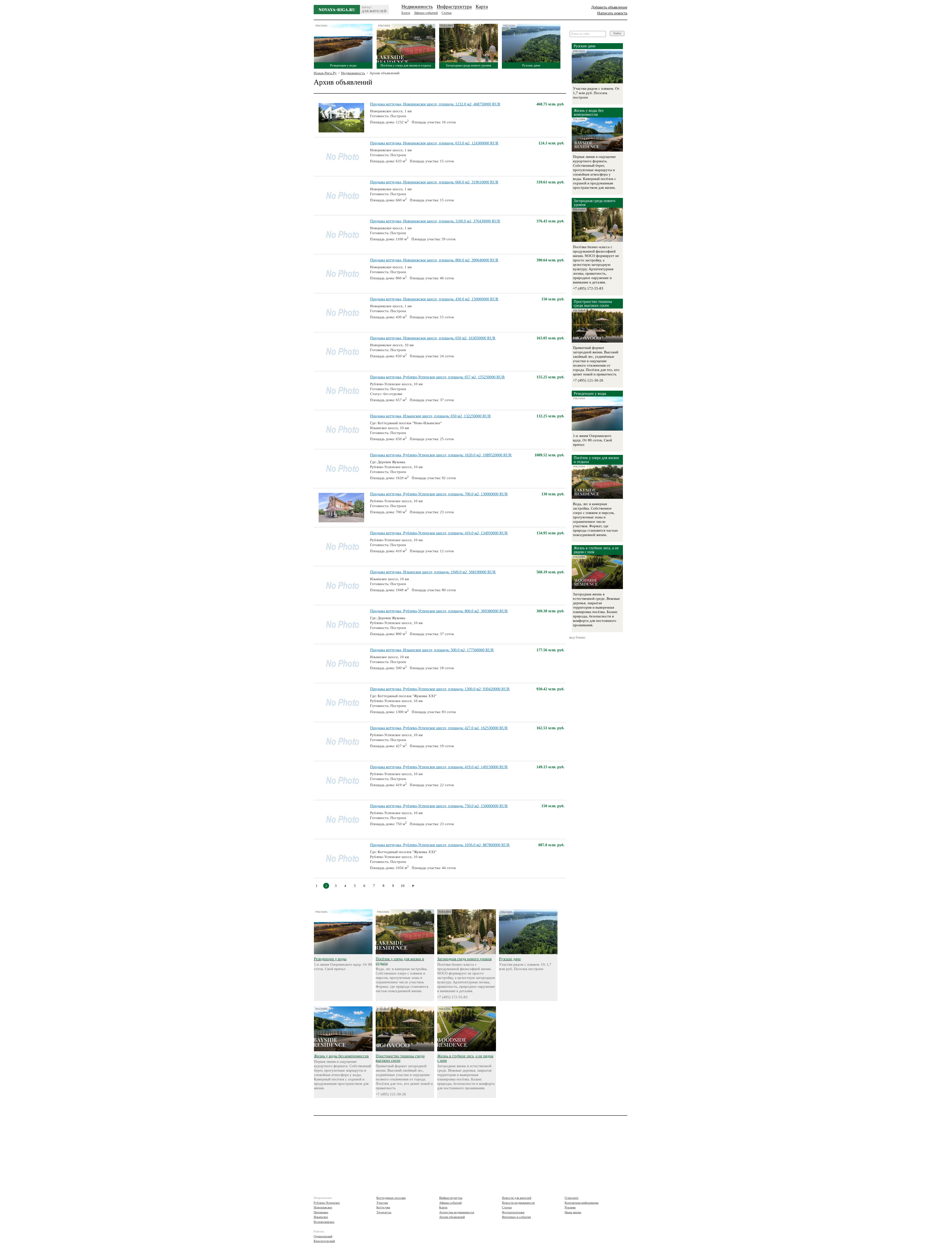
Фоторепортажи (513, 1212)
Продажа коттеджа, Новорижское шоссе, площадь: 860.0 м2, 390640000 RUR (434, 260)
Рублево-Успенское (327, 1203)
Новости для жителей (516, 1198)
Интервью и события (516, 1217)
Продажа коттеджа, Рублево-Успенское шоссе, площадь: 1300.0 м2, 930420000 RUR (440, 689)
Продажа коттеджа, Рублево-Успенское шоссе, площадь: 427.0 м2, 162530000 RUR (439, 728)
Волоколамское (324, 1222)
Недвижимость (417, 6)
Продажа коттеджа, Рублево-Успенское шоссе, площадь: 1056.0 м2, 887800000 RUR (440, 845)
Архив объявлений (452, 1217)
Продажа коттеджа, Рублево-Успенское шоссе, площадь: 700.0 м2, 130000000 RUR (439, 494)
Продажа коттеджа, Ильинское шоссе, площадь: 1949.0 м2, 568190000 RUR (433, 572)
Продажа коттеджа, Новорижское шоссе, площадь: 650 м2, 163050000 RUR (432, 338)
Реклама (570, 1207)
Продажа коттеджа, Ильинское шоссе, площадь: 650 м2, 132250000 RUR (430, 416)
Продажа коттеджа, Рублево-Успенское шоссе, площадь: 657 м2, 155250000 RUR (437, 377)
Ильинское (321, 1217)
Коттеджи (383, 1207)
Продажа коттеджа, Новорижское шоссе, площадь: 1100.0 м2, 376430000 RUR (435, 221)
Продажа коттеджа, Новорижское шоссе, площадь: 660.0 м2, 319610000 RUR (434, 182)
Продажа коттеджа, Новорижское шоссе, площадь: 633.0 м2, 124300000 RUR (434, 143)
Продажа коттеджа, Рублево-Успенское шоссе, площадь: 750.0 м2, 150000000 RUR (439, 806)
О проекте (572, 1198)
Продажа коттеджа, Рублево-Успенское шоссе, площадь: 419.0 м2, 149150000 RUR (439, 767)
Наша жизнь (573, 1212)
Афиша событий (426, 13)
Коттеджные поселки (391, 1198)
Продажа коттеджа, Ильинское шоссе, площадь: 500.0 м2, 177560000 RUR (432, 650)
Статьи (447, 13)
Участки (382, 1203)
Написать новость (612, 13)
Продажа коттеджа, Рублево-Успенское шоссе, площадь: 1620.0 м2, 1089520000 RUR (441, 455)
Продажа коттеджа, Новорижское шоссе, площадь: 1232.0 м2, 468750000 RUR (435, 104)
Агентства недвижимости (456, 1212)
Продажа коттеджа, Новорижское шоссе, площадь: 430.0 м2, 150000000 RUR (434, 299)
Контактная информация (581, 1203)
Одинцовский (323, 1236)
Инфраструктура (454, 6)
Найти (617, 33)
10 (403, 886)
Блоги (405, 13)
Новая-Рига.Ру (325, 73)
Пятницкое (321, 1212)
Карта (482, 6)
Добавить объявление (609, 7)
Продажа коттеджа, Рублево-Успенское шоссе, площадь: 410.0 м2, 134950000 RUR (439, 533)
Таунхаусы (383, 1212)
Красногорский (324, 1241)
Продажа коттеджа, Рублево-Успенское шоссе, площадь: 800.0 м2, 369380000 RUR (439, 611)
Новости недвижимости (518, 1203)
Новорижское (323, 1207)
